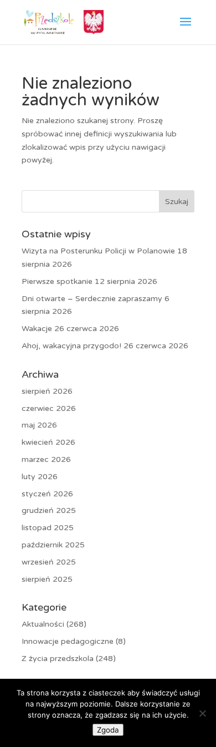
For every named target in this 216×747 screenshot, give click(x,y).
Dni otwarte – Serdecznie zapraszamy (92, 298)
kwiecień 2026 (48, 442)
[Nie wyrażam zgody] (202, 713)
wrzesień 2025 (49, 562)
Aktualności (43, 624)
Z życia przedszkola (58, 658)
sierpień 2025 (47, 579)
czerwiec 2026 (49, 408)
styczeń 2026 (47, 494)
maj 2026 (39, 425)
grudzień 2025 (49, 510)
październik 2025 (53, 545)
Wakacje (37, 328)
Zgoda (108, 729)
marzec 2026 (46, 459)
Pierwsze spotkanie (57, 281)
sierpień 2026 (47, 391)
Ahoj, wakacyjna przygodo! (71, 345)
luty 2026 (40, 476)
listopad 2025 (48, 527)
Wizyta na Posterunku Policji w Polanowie (98, 251)
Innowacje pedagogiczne (68, 641)
